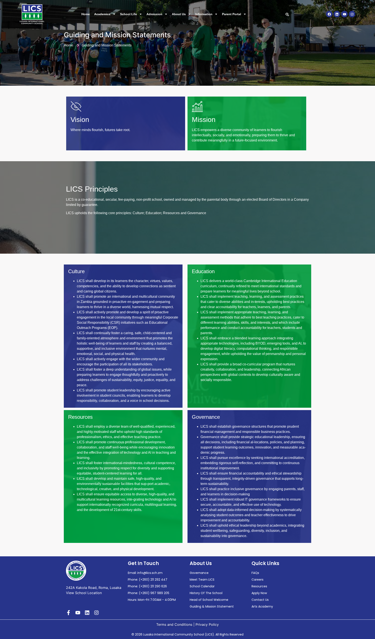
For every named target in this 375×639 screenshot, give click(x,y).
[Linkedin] (337, 14)
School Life (128, 14)
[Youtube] (344, 14)
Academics (102, 14)
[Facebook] (329, 14)
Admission (154, 14)
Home (85, 14)
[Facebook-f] (68, 612)
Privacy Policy (207, 624)
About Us (179, 14)
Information (203, 14)
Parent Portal (231, 14)
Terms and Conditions (174, 624)
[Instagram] (352, 14)
